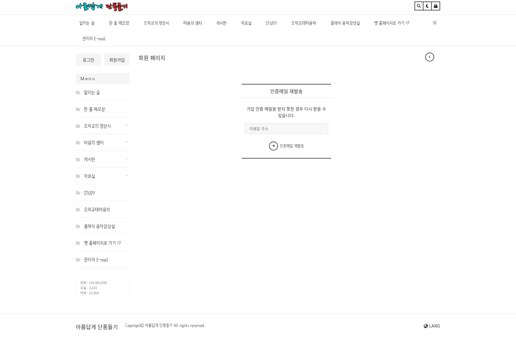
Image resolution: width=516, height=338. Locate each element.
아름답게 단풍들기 (97, 327)
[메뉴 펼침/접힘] (79, 92)
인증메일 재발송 (291, 145)
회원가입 (117, 60)
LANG (434, 326)
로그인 (88, 60)
